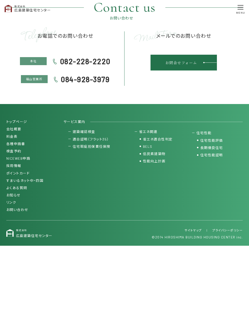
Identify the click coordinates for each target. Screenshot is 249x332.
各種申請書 (15, 144)
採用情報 (13, 166)
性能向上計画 (154, 161)
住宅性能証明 (211, 155)
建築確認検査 (84, 132)
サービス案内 (74, 122)
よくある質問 (16, 188)
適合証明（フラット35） (91, 139)
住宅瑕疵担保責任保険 (91, 146)
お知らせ (13, 195)
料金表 (12, 136)
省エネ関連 (148, 132)
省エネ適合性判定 (158, 139)
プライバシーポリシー (227, 230)
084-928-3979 (85, 79)
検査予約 (13, 151)
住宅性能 (204, 133)
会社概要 (13, 129)
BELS (147, 146)
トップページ (16, 122)
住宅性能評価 (211, 140)
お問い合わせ (17, 210)
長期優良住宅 (211, 148)
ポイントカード (18, 173)
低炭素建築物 (154, 154)
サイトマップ (193, 230)
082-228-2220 (85, 61)
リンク (11, 202)
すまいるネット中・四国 (25, 180)
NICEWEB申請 (18, 158)
